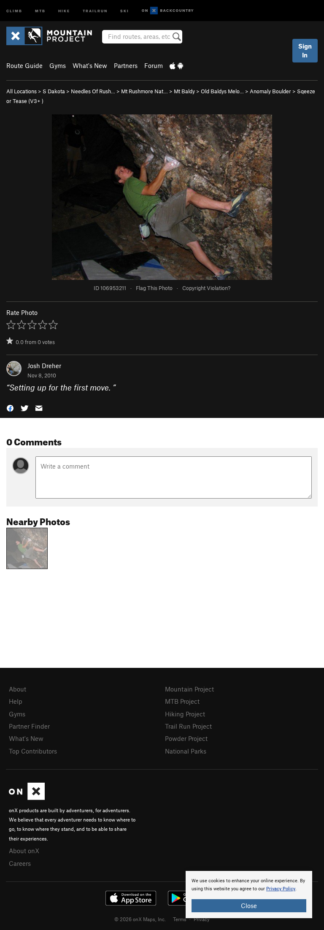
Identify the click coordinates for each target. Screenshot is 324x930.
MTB (40, 10)
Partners (126, 65)
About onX (24, 850)
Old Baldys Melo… (222, 91)
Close (249, 905)
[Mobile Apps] (176, 65)
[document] (249, 894)
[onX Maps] (27, 797)
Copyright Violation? (206, 288)
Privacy (202, 919)
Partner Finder (29, 726)
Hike (64, 10)
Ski (124, 10)
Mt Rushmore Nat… (144, 91)
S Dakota (54, 91)
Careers (20, 863)
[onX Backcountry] (167, 10)
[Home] (53, 36)
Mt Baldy (184, 91)
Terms (179, 919)
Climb (14, 10)
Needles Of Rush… (93, 91)
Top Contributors (33, 751)
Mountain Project (189, 689)
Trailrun (95, 10)
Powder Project (186, 738)
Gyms (57, 65)
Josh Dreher (44, 365)
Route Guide (24, 65)
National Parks (185, 751)
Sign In (305, 50)
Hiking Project (185, 714)
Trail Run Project (188, 726)
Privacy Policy (280, 889)
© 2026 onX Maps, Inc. (140, 919)
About (17, 689)
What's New (90, 65)
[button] (10, 407)
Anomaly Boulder (270, 91)
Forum (153, 65)
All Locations (21, 91)
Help (15, 701)
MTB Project (182, 701)
